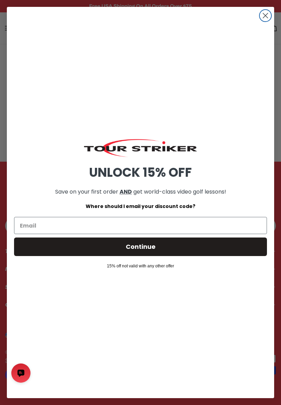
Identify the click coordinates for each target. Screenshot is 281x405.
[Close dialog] (265, 16)
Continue (141, 246)
